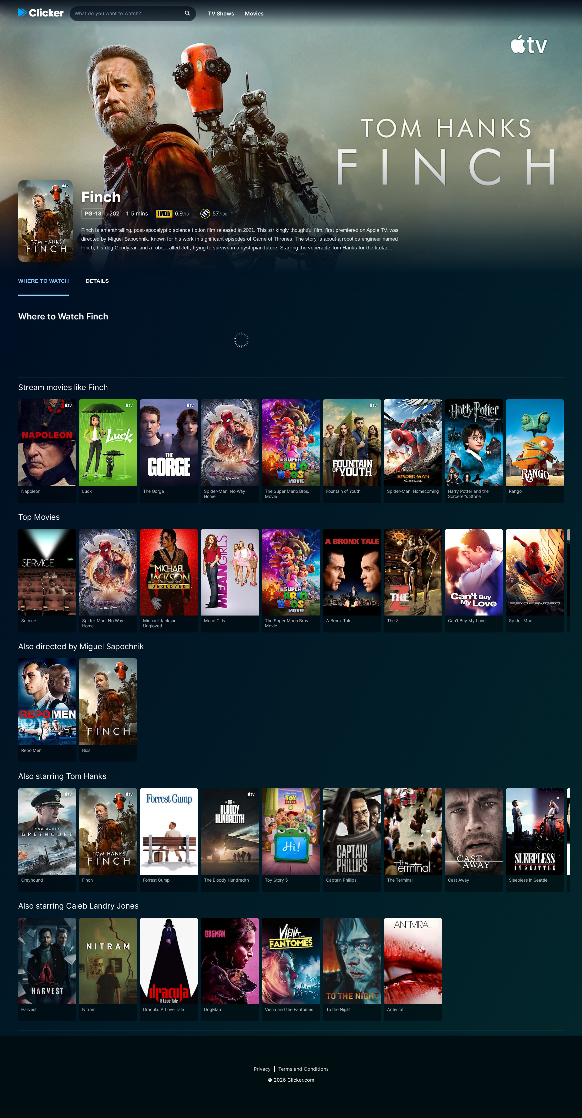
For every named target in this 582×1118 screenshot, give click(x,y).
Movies (254, 13)
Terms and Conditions (303, 1069)
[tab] (47, 284)
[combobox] (133, 13)
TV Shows (221, 13)
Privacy (262, 1069)
